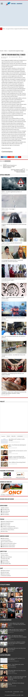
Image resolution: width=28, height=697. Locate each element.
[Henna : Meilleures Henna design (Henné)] (4, 464)
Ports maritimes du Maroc (7, 541)
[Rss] (13, 693)
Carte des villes (5, 560)
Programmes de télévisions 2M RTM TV (10, 528)
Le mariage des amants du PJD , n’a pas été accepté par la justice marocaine (12, 261)
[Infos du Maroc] (14, 3)
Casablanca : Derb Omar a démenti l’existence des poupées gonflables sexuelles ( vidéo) (14, 392)
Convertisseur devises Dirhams (7, 529)
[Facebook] (14, 693)
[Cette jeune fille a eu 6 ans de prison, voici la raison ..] (4, 452)
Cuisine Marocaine (5, 509)
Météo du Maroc (5, 507)
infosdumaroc (5, 57)
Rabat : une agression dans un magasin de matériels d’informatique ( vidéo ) (17, 637)
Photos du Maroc (5, 514)
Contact (21, 691)
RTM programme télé (20, 477)
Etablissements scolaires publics (8, 545)
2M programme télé (7, 477)
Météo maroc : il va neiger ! (8, 209)
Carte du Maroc (4, 553)
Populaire (3, 436)
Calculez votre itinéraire (7, 557)
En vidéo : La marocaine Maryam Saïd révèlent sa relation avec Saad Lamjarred (17, 678)
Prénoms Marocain (6, 511)
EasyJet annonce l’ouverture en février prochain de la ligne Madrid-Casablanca (10, 166)
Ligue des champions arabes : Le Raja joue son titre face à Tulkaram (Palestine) (18, 170)
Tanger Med (7, 161)
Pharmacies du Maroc (6, 575)
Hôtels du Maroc (5, 538)
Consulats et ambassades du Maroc (9, 543)
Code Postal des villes (6, 563)
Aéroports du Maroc (6, 540)
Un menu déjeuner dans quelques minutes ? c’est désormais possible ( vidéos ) (17, 624)
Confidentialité (16, 691)
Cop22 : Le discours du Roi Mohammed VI (12, 243)
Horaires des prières (6, 523)
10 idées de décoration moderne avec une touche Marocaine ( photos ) (17, 630)
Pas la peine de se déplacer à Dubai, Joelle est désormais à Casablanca (16, 642)
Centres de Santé (5, 572)
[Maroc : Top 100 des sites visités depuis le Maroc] (4, 446)
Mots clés (13, 436)
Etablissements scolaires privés (8, 546)
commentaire (20, 436)
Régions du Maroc (5, 561)
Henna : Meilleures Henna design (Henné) (17, 462)
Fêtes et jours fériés (6, 524)
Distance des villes (6, 558)
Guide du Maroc (5, 512)
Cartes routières (5, 555)
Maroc (5, 50)
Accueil (1, 50)
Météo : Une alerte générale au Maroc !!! (12, 191)
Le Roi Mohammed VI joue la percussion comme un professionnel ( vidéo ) (13, 279)
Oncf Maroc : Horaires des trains (7, 494)
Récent (8, 436)
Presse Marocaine (8, 691)
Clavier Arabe (5, 531)
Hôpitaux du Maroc (6, 570)
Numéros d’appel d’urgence (7, 521)
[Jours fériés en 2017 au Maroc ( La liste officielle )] (4, 441)
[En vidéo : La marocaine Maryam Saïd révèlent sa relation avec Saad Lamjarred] (4, 458)
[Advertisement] (14, 16)
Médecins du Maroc (6, 573)
